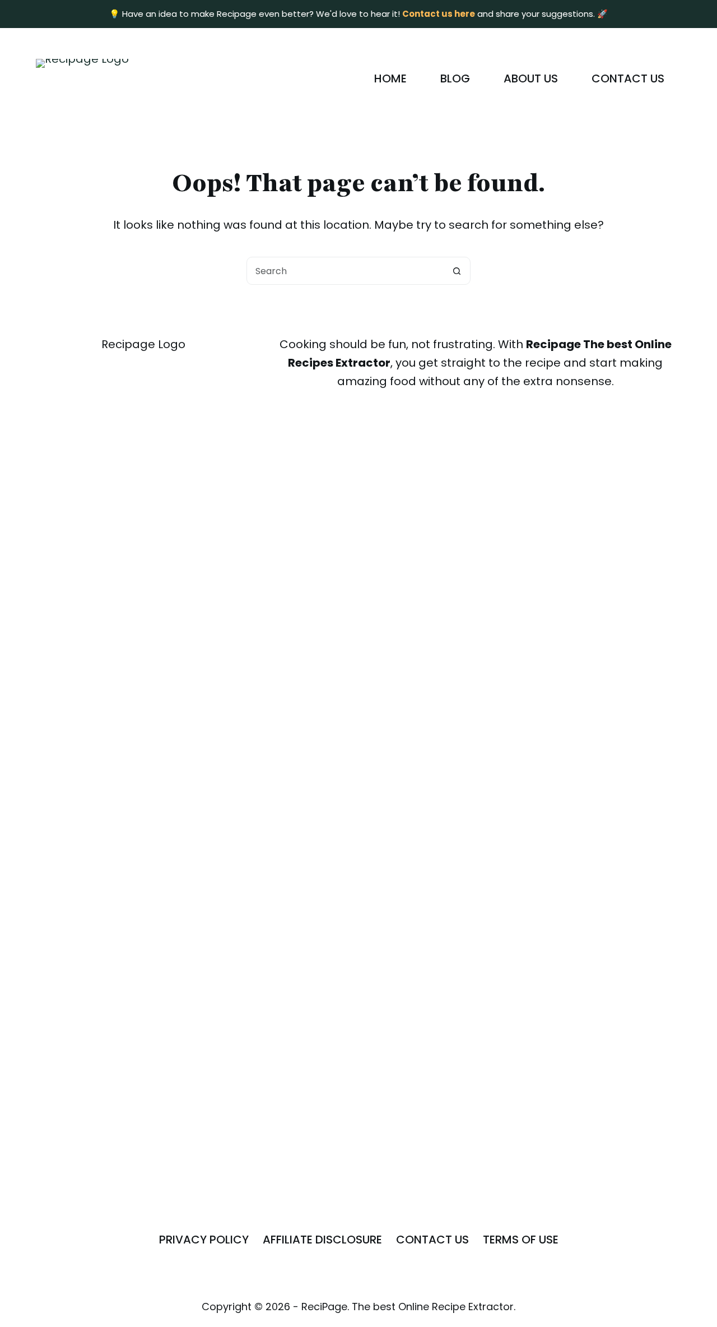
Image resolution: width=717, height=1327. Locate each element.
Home (390, 78)
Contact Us (628, 78)
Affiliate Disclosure (322, 1239)
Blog (455, 78)
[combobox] (345, 271)
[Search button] (456, 270)
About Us (531, 78)
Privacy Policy (204, 1239)
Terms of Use (520, 1239)
